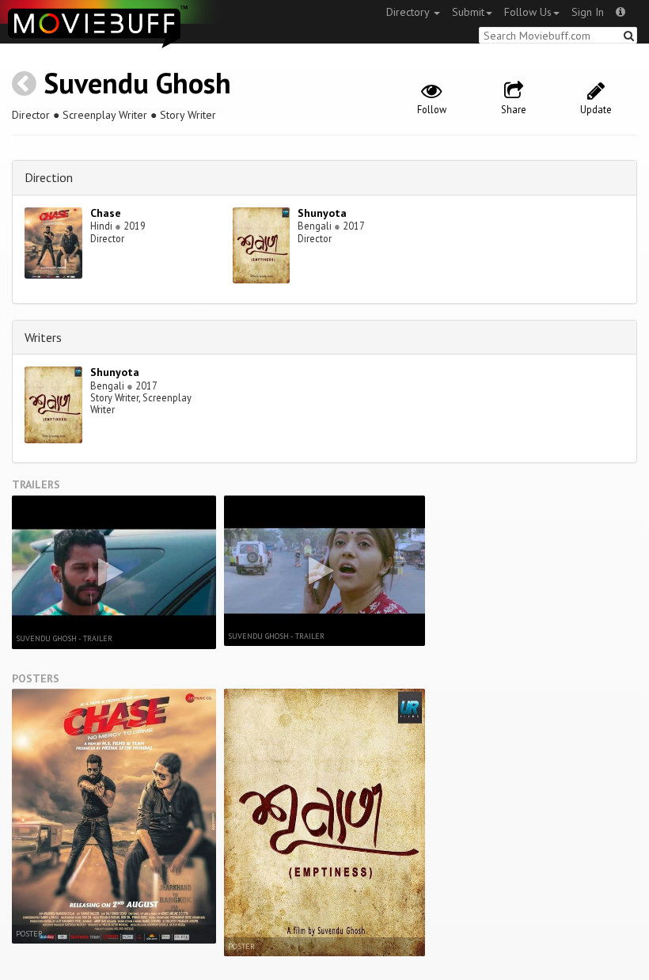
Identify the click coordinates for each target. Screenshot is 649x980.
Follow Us (528, 12)
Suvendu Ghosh (137, 82)
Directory (409, 12)
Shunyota (322, 213)
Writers (43, 337)
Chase (105, 213)
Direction (49, 177)
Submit (468, 12)
